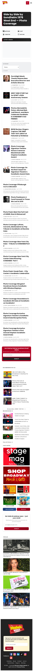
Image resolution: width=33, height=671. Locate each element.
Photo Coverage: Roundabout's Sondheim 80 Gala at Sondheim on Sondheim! (16, 301)
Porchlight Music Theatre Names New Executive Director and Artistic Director (20, 79)
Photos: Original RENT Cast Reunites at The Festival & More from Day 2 (16, 607)
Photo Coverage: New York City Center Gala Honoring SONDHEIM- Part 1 (16, 258)
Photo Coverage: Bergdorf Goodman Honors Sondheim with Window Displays (15, 286)
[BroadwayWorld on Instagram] (14, 654)
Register (19, 2)
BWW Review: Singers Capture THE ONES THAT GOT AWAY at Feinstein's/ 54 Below (20, 132)
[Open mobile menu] (31, 2)
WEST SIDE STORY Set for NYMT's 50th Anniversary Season (19, 95)
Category (6, 63)
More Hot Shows (10, 509)
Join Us (24, 661)
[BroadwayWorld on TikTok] (21, 654)
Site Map (23, 663)
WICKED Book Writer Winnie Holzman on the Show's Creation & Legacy (22, 436)
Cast (21, 31)
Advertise (9, 661)
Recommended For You (9, 367)
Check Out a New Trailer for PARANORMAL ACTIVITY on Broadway (22, 421)
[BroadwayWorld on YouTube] (11, 657)
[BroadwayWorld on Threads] (25, 654)
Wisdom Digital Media (21, 665)
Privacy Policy (21, 667)
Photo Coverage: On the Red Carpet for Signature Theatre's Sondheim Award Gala (20, 170)
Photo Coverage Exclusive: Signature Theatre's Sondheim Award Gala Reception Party (15, 315)
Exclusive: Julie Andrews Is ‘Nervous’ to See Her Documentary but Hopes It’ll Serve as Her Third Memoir (16, 555)
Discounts (23, 509)
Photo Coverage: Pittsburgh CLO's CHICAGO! (14, 185)
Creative (7, 34)
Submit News (11, 663)
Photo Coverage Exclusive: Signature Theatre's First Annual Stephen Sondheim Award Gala (14, 331)
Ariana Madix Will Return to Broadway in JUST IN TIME (15, 573)
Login (23, 2)
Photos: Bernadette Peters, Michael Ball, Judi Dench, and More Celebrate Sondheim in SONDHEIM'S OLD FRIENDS (20, 113)
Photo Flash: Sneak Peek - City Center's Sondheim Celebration (16, 272)
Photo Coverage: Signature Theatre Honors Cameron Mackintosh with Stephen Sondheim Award (19, 151)
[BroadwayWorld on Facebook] (11, 654)
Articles (7, 31)
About (14, 661)
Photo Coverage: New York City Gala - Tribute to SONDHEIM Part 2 (16, 243)
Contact (19, 661)
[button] (27, 2)
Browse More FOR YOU (15, 409)
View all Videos (7, 442)
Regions (18, 663)
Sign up (16, 528)
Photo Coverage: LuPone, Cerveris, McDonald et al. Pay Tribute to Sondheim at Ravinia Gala (16, 227)
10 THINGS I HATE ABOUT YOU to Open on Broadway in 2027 (15, 590)
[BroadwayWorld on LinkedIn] (18, 654)
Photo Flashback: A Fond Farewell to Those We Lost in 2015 (20, 199)
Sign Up (16, 359)
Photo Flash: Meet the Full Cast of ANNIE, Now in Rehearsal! (15, 213)
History (22, 34)
